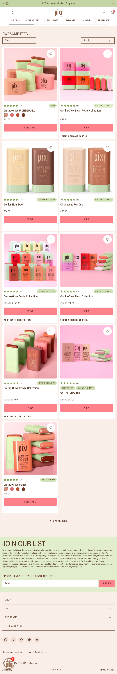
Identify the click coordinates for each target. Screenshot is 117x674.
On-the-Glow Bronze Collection (21, 388)
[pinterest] (29, 640)
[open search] (13, 13)
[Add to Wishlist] (51, 54)
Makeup (86, 20)
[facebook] (21, 640)
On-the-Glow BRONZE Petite (19, 110)
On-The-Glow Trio (70, 392)
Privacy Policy (56, 670)
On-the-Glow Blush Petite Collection (80, 110)
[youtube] (37, 640)
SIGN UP (107, 583)
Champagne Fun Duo (71, 204)
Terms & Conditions (107, 670)
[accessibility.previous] (4, 3)
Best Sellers (32, 20)
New (15, 20)
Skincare (70, 20)
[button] (58, 600)
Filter (6, 40)
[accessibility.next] (113, 3)
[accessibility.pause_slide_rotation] (7, 3)
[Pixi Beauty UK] (58, 12)
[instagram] (5, 640)
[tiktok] (13, 640)
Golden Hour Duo (13, 204)
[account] (104, 13)
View (87, 127)
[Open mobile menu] (4, 13)
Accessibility (7, 670)
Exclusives (52, 20)
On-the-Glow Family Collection (21, 296)
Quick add (30, 127)
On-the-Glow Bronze (15, 484)
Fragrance (103, 20)
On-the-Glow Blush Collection (76, 296)
